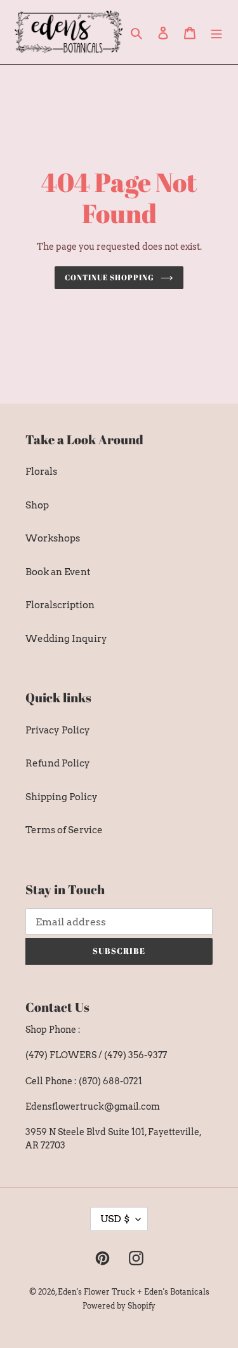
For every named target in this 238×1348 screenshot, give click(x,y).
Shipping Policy (61, 797)
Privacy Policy (57, 730)
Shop (37, 505)
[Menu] (216, 32)
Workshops (52, 538)
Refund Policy (57, 763)
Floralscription (60, 605)
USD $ (114, 1219)
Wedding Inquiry (66, 638)
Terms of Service (64, 830)
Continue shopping (109, 277)
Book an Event (58, 572)
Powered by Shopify (119, 1306)
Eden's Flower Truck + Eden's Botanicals (133, 1292)
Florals (41, 471)
